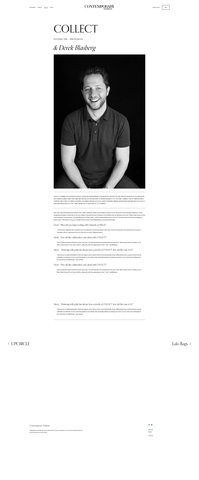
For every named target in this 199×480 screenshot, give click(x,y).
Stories (46, 7)
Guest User (79, 39)
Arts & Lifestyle (58, 39)
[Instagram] (151, 425)
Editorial (40, 7)
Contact (150, 435)
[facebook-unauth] (149, 425)
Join (166, 7)
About (51, 7)
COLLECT (73, 220)
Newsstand (32, 7)
